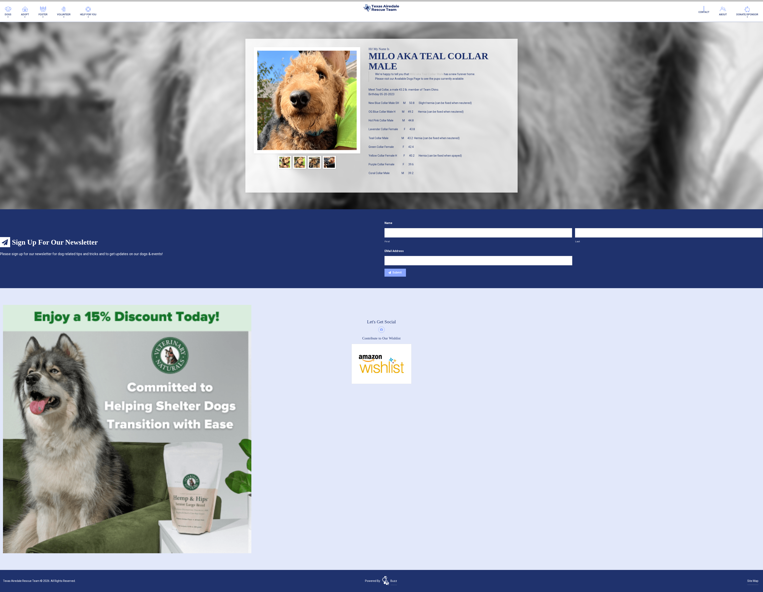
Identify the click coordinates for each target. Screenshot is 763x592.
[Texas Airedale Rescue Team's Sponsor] (127, 428)
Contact (703, 12)
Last (577, 241)
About (723, 14)
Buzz (393, 580)
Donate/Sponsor (747, 14)
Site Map (752, 580)
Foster (43, 14)
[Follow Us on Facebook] (381, 330)
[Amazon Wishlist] (381, 363)
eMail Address (394, 251)
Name (388, 223)
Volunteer (64, 14)
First (387, 241)
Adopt (25, 14)
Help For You (88, 14)
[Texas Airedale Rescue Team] (381, 8)
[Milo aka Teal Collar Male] (307, 100)
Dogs (8, 14)
